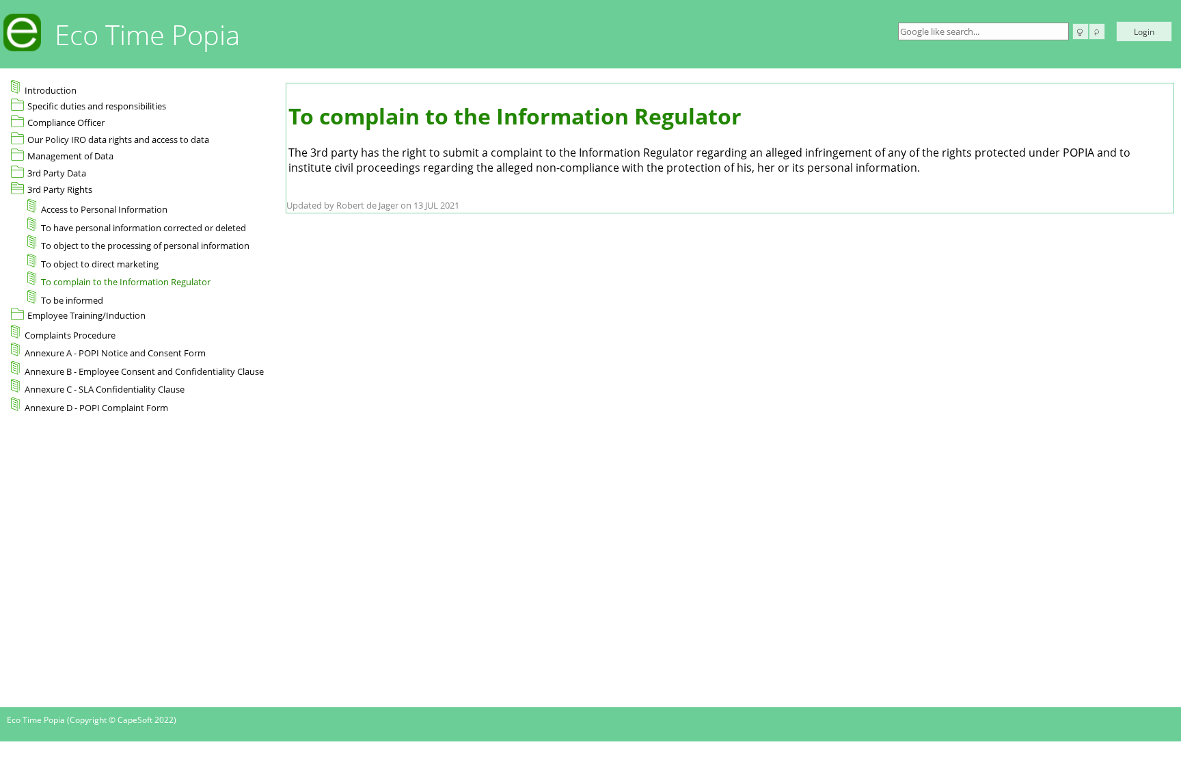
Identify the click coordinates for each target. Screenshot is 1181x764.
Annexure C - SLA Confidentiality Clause (105, 389)
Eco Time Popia (147, 34)
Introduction (51, 90)
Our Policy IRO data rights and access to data (118, 139)
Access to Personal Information (104, 209)
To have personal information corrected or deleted (143, 228)
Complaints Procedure (70, 335)
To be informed (72, 300)
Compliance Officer (66, 122)
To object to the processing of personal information (145, 245)
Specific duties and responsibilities (96, 106)
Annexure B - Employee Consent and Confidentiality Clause (144, 371)
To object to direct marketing (100, 264)
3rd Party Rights (59, 189)
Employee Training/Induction (86, 315)
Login (1144, 32)
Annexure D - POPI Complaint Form (96, 407)
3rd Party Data (56, 173)
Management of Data (70, 156)
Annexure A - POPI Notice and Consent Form (115, 353)
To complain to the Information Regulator (126, 282)
